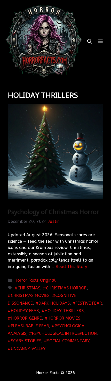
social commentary (68, 340)
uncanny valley (28, 348)
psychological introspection (64, 333)
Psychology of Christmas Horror (53, 211)
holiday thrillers (64, 310)
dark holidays (54, 303)
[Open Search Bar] (89, 41)
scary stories (26, 340)
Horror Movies (63, 318)
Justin (54, 221)
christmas (29, 288)
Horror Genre (26, 318)
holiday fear (25, 310)
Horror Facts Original (35, 280)
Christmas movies (30, 295)
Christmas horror (66, 288)
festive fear (88, 303)
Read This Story (71, 266)
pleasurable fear (30, 325)
